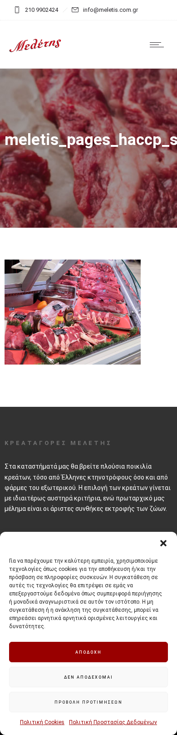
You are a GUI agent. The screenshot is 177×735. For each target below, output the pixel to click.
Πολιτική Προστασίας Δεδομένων (113, 722)
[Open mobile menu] (159, 44)
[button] (163, 543)
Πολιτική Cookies (42, 722)
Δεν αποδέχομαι (88, 677)
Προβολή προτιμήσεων (88, 702)
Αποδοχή (88, 652)
